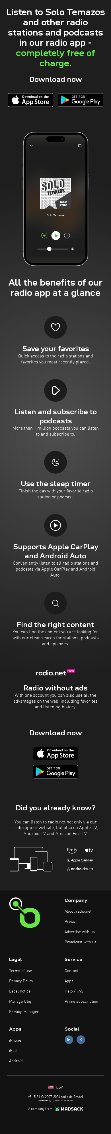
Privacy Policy (21, 981)
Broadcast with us (80, 942)
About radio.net (78, 912)
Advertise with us (80, 932)
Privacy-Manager (24, 1012)
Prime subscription (81, 1002)
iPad (13, 1051)
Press (70, 922)
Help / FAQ (74, 991)
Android (16, 1061)
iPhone (15, 1041)
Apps (69, 981)
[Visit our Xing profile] (81, 1040)
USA (59, 1087)
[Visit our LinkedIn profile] (69, 1040)
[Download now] (30, 100)
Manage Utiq (20, 1002)
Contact (71, 971)
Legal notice (19, 991)
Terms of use (20, 971)
